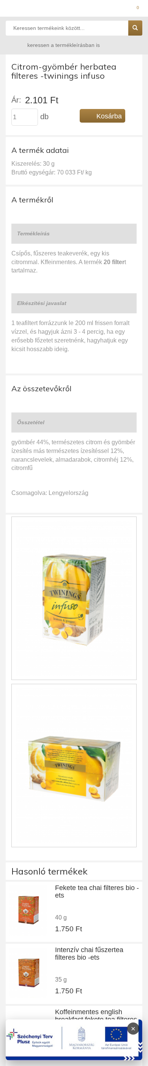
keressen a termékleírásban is (63, 45)
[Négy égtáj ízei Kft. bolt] (74, 9)
